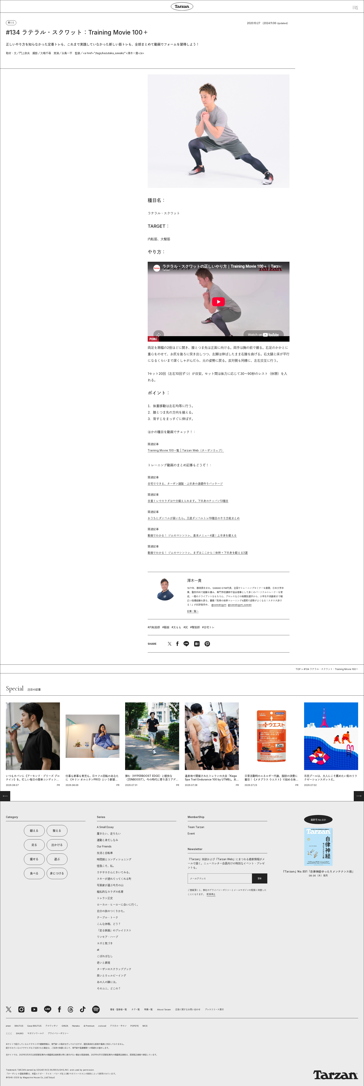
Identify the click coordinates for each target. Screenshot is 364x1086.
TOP (298, 669)
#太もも (176, 627)
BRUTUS (19, 1026)
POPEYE (134, 1026)
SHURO (20, 1033)
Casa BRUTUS (34, 1026)
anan (8, 1026)
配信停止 (211, 894)
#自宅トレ (208, 627)
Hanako (76, 1026)
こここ (9, 1033)
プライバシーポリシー (58, 1033)
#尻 (186, 627)
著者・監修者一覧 (118, 1009)
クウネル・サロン (118, 1026)
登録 (259, 878)
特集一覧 (148, 1009)
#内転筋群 (154, 627)
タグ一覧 (135, 1009)
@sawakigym (218, 604)
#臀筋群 (195, 627)
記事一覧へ (192, 611)
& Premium (89, 1026)
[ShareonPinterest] (207, 644)
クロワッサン (51, 1026)
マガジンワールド (35, 1033)
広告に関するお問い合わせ (187, 1009)
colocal (102, 1026)
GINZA (65, 1026)
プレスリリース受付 (214, 1009)
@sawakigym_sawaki (240, 604)
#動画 (165, 627)
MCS (145, 1026)
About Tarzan (164, 1009)
